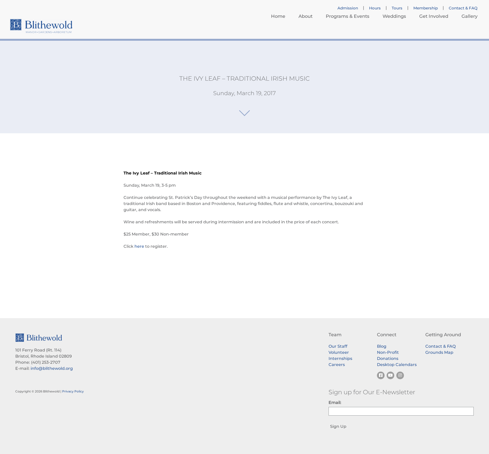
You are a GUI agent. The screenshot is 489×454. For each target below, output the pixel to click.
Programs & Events (347, 16)
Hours (375, 8)
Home (278, 16)
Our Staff (338, 346)
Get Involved (433, 16)
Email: (335, 402)
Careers (337, 364)
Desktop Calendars (397, 364)
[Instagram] (400, 375)
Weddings (394, 16)
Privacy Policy (73, 391)
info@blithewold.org (52, 368)
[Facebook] (381, 375)
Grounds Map (439, 352)
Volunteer (339, 352)
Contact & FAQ (463, 8)
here (139, 246)
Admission (347, 8)
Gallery (469, 16)
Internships (340, 358)
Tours (397, 8)
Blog (381, 346)
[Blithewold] (41, 26)
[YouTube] (390, 375)
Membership (425, 8)
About (305, 16)
